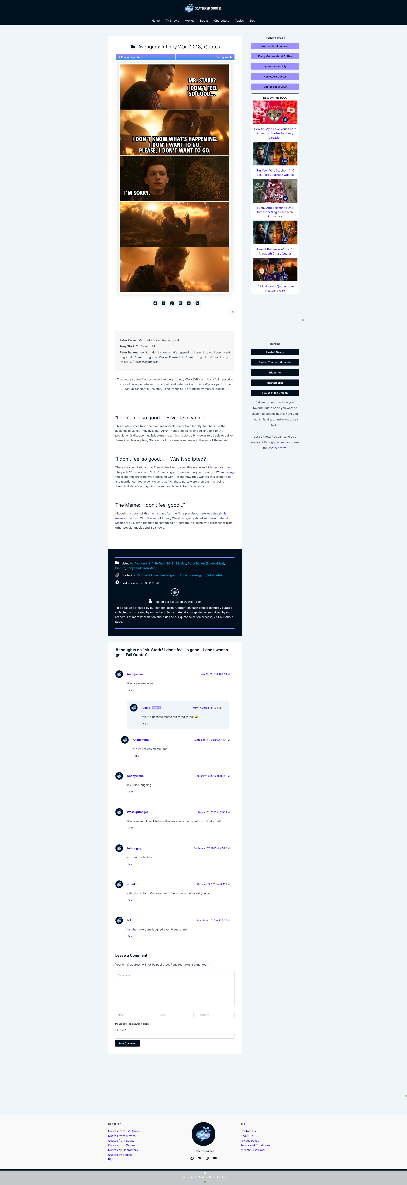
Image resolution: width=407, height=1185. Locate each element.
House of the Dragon (275, 392)
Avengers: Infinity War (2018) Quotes (179, 47)
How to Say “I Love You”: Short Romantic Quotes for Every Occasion (275, 133)
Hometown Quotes (275, 76)
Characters (221, 20)
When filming (225, 472)
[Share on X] (163, 303)
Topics (239, 20)
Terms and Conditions (255, 1145)
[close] (204, 1172)
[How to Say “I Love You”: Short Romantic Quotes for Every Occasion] (275, 112)
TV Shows (172, 20)
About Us (247, 1136)
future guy (134, 848)
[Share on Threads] (180, 303)
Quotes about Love (275, 86)
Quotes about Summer (275, 46)
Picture (120, 568)
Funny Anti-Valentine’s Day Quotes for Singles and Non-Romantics (275, 212)
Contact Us (248, 1131)
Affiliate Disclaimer (253, 1150)
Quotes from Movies (121, 1136)
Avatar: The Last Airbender (275, 362)
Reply (130, 690)
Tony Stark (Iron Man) (141, 568)
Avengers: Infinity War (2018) (154, 563)
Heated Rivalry (275, 352)
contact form (277, 448)
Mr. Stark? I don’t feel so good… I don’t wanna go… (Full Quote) (179, 575)
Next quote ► (224, 57)
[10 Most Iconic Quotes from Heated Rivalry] (275, 269)
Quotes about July (275, 66)
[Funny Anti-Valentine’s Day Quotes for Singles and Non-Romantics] (275, 191)
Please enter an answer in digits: (132, 1023)
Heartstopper (275, 382)
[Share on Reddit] (188, 303)
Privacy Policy (250, 1140)
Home (156, 20)
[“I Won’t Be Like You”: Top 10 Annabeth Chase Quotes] (275, 232)
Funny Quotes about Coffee (275, 56)
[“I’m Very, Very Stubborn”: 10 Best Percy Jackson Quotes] (275, 154)
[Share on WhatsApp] (197, 303)
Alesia (145, 707)
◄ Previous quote (129, 57)
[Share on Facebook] (155, 303)
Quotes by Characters (123, 1150)
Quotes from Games (121, 1145)
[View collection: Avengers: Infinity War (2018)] (133, 46)
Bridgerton (275, 372)
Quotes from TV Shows (124, 1131)
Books (204, 20)
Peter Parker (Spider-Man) (206, 563)
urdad (131, 884)
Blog (252, 20)
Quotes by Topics (120, 1154)
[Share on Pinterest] (172, 303)
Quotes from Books (121, 1140)
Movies (189, 20)
